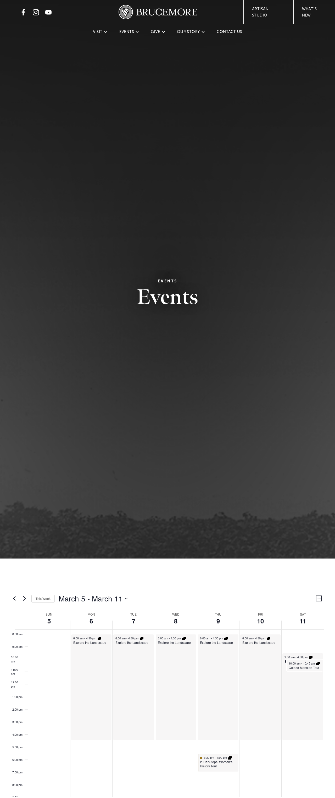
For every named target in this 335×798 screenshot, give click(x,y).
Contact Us (229, 31)
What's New (309, 12)
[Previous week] (14, 598)
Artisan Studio (260, 12)
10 (260, 620)
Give (155, 31)
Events (126, 31)
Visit (98, 31)
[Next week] (24, 598)
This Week (43, 598)
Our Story (188, 31)
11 (302, 620)
